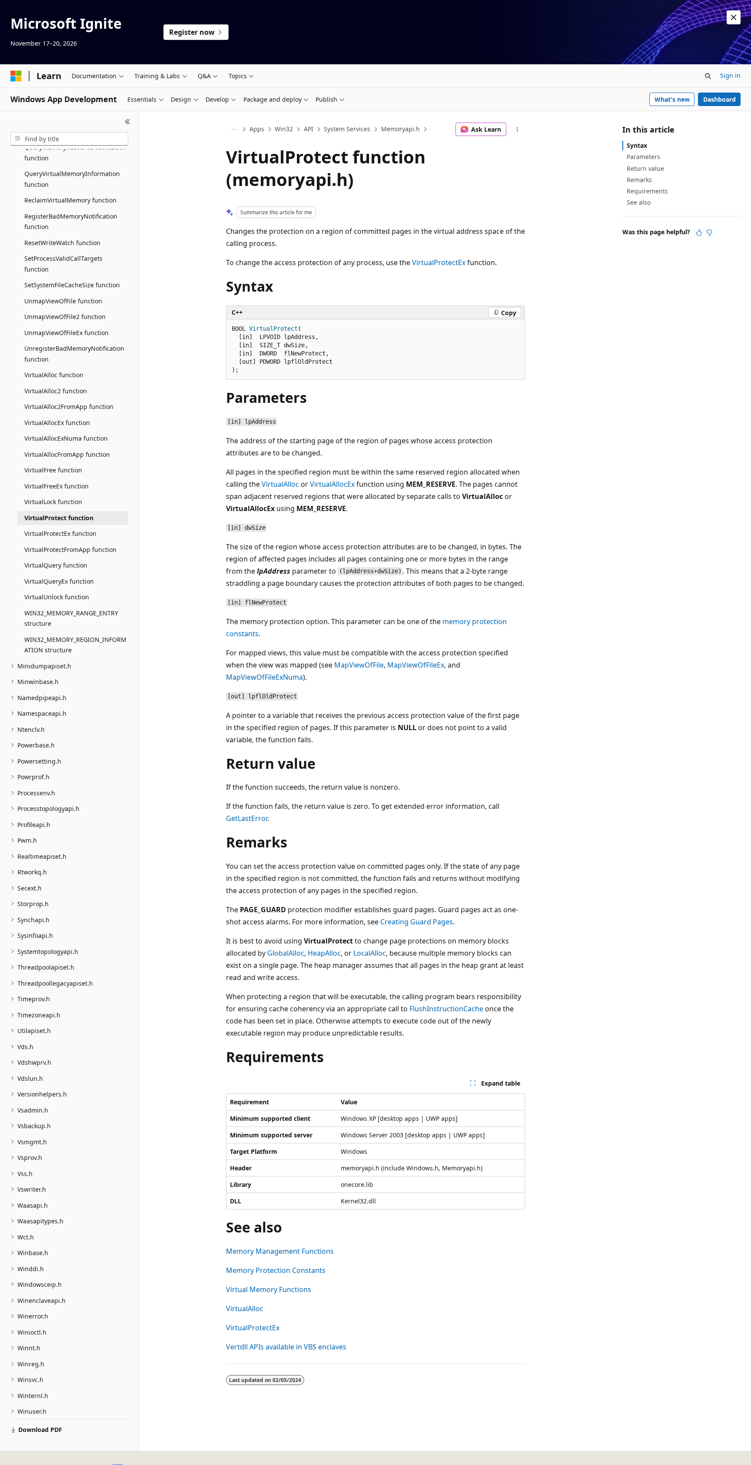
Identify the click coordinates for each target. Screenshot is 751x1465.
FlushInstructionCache (446, 1008)
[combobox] (69, 139)
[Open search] (708, 76)
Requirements (647, 191)
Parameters (643, 157)
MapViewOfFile (359, 665)
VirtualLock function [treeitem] (53, 502)
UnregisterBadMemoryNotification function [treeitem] (74, 353)
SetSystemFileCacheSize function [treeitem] (72, 285)
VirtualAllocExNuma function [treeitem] (66, 438)
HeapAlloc (324, 953)
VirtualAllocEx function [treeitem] (57, 423)
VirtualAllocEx (332, 484)
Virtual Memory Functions (268, 1289)
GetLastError (246, 818)
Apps (256, 129)
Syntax (637, 145)
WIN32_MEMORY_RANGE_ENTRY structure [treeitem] (71, 618)
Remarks (639, 180)
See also (639, 202)
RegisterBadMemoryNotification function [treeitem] (70, 221)
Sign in (730, 75)
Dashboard (719, 99)
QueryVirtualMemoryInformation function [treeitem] (72, 179)
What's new (672, 99)
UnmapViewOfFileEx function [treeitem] (66, 333)
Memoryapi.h (400, 129)
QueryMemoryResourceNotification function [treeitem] (75, 152)
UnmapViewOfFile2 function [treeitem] (65, 316)
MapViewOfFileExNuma (264, 677)
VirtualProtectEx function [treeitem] (60, 533)
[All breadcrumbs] (233, 129)
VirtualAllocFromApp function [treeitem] (67, 454)
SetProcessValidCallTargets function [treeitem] (63, 263)
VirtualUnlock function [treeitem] (56, 597)
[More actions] (517, 129)
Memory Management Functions (280, 1251)
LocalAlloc (369, 953)
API (308, 129)
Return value (645, 168)
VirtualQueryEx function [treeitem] (59, 581)
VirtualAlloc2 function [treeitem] (55, 391)
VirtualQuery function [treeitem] (55, 565)
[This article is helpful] (699, 232)
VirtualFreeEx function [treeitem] (56, 486)
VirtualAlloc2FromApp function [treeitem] (68, 406)
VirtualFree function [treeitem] (53, 470)
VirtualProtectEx (438, 262)
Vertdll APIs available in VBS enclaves (286, 1347)
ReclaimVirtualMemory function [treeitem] (70, 200)
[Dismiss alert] (734, 17)
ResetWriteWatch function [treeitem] (62, 243)
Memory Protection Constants (276, 1270)
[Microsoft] (16, 76)
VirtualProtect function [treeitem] (58, 518)
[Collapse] (127, 122)
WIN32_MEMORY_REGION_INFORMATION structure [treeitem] (75, 644)
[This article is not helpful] (709, 232)
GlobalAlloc (285, 953)
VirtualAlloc (280, 484)
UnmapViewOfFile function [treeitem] (63, 301)
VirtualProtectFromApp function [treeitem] (70, 549)
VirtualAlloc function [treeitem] (53, 375)
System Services (347, 129)
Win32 (284, 129)
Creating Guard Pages (416, 922)
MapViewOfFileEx (415, 665)
